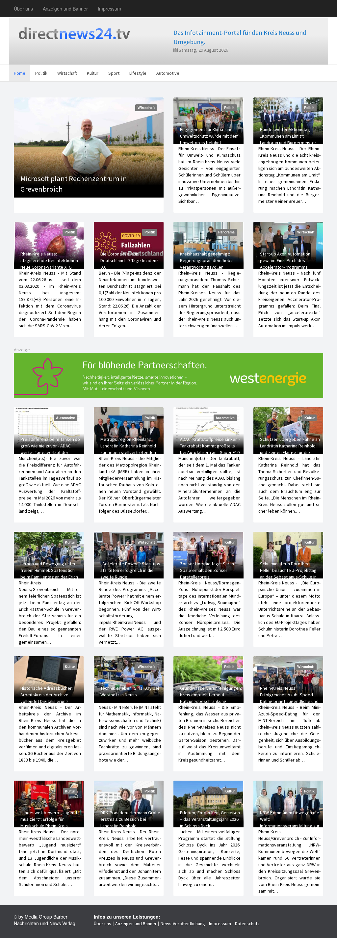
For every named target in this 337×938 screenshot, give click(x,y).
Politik (41, 73)
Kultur (92, 73)
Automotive (167, 73)
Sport (113, 73)
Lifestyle (137, 73)
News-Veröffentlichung (183, 923)
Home (19, 73)
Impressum (109, 8)
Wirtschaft (67, 73)
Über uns (23, 8)
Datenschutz (247, 923)
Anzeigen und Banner (65, 8)
